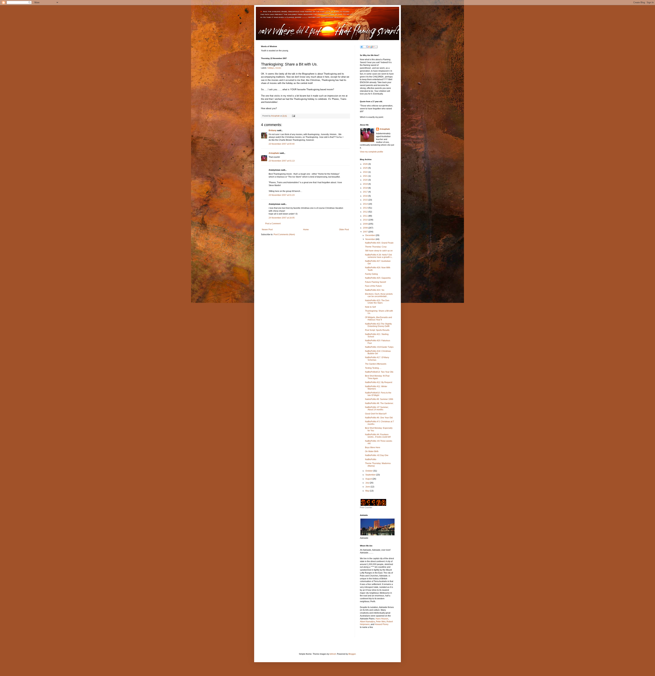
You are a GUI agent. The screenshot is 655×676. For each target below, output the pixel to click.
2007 (365, 232)
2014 (365, 204)
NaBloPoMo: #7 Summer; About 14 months (377, 408)
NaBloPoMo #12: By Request (378, 382)
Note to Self (370, 307)
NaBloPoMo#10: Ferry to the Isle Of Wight (378, 394)
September (370, 475)
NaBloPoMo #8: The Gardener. (379, 403)
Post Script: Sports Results (377, 330)
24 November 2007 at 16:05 (282, 218)
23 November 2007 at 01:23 (282, 195)
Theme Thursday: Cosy (376, 247)
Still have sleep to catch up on (379, 250)
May (367, 491)
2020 (365, 180)
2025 (365, 168)
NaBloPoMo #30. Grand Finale (379, 243)
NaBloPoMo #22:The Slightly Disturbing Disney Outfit (378, 325)
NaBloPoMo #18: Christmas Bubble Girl (378, 352)
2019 (365, 184)
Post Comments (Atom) (284, 234)
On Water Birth (372, 451)
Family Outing (371, 274)
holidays (270, 68)
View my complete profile (371, 152)
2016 (365, 196)
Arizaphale (275, 116)
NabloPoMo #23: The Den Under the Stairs (377, 301)
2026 (365, 164)
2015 (365, 200)
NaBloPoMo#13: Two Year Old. (379, 372)
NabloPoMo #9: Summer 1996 (379, 399)
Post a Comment (273, 223)
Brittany (272, 130)
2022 (365, 172)
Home (306, 229)
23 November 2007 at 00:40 (282, 144)
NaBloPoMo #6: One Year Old (379, 417)
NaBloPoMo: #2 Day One (376, 455)
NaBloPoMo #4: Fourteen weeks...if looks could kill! (378, 435)
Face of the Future (373, 286)
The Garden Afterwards (375, 364)
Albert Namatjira (367, 621)
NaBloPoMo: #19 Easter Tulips (379, 347)
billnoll (333, 654)
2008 (365, 228)
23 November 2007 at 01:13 (282, 161)
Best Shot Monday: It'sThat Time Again (377, 377)
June (367, 487)
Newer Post (267, 229)
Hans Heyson (382, 619)
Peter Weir (380, 621)
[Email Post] (293, 116)
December (370, 235)
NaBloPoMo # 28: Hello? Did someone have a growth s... (379, 256)
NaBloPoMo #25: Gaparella (378, 278)
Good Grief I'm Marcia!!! (376, 414)
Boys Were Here (372, 447)
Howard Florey (381, 624)
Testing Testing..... (373, 368)
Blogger (352, 654)
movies (278, 68)
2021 (365, 176)
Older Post (344, 229)
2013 (365, 208)
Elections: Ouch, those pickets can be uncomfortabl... (379, 295)
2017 (365, 192)
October (369, 471)
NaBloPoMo (370, 459)
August (368, 479)
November (370, 239)
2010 (365, 220)
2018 (365, 188)
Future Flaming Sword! (375, 282)
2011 (365, 216)
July (367, 483)
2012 (365, 212)
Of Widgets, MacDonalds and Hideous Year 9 (378, 318)
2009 (365, 224)
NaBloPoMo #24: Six (374, 290)
